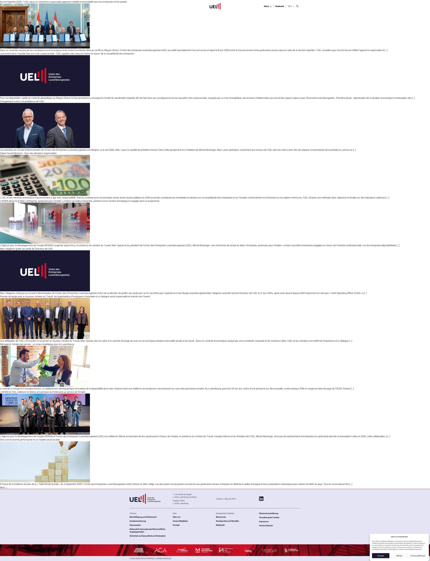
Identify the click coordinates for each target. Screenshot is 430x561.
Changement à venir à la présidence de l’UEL (22, 101)
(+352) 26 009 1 (229, 498)
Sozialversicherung (138, 521)
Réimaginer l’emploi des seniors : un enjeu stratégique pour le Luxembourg (37, 344)
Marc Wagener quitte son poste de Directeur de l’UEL (26, 248)
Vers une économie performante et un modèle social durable (30, 439)
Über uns (176, 517)
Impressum (264, 521)
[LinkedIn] (279, 498)
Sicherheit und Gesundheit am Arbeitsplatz (148, 535)
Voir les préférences (417, 555)
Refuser (399, 555)
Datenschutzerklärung (268, 513)
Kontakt (176, 525)
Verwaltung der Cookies (269, 517)
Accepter (380, 555)
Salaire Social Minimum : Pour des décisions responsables (28, 153)
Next (4, 487)
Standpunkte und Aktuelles (227, 521)
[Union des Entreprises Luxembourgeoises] (215, 6)
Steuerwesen (135, 525)
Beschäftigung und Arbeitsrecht (143, 517)
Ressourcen (221, 517)
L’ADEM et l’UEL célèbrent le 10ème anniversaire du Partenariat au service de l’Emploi (42, 391)
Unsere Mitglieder (180, 521)
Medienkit (279, 6)
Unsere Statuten (266, 525)
